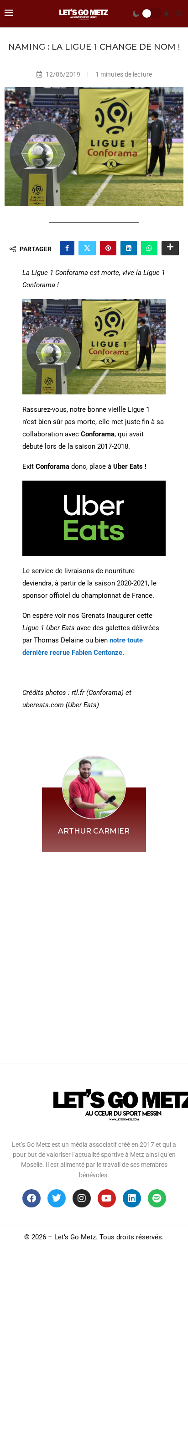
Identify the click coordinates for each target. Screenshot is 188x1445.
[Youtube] (107, 1198)
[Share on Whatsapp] (149, 248)
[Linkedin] (132, 1198)
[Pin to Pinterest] (108, 248)
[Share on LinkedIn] (128, 248)
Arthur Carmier (94, 831)
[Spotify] (157, 1198)
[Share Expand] (170, 248)
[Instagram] (82, 1198)
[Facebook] (31, 1198)
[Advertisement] (94, 955)
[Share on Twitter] (87, 248)
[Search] (178, 13)
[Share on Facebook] (67, 248)
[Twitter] (56, 1198)
